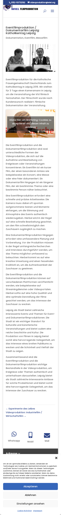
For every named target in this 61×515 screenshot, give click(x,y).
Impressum (37, 511)
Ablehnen (30, 495)
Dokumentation (14, 37)
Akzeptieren (30, 486)
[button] (56, 457)
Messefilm (41, 37)
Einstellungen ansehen (30, 503)
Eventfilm (30, 37)
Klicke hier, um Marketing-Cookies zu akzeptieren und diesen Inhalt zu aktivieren (30, 123)
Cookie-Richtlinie (24, 511)
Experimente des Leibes (20, 408)
